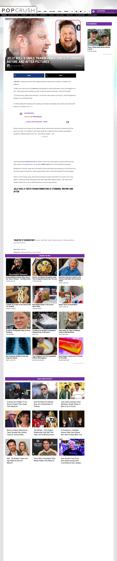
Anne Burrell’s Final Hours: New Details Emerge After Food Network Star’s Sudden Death (71, 460)
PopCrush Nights (92, 15)
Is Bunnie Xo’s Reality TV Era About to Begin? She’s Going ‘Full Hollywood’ (17, 404)
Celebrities (24, 15)
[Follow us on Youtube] (81, 11)
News (45, 11)
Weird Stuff (69, 15)
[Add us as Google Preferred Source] (76, 11)
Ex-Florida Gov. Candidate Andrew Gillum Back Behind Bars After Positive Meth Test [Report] (71, 432)
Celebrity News (25, 252)
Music (59, 11)
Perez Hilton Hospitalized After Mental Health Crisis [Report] (45, 459)
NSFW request (46, 164)
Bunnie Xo (35, 88)
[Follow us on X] (89, 11)
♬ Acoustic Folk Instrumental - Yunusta (35, 122)
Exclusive (52, 11)
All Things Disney (80, 15)
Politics (51, 15)
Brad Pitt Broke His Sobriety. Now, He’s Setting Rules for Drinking (44, 404)
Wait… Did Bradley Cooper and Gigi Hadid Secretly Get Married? (17, 460)
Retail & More (60, 15)
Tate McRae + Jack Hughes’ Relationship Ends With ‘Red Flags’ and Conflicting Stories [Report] (44, 432)
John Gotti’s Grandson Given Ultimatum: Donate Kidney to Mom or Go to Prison (71, 404)
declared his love (30, 161)
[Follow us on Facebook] (85, 11)
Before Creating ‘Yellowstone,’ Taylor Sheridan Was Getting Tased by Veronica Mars (17, 432)
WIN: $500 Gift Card (13, 15)
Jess (12, 66)
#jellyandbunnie (37, 117)
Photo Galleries (37, 252)
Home (39, 11)
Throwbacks (43, 15)
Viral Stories (33, 15)
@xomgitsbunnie (29, 113)
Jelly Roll (16, 81)
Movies (66, 11)
